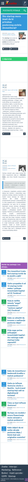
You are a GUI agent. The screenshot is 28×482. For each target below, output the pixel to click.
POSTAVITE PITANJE (11, 10)
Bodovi (5, 473)
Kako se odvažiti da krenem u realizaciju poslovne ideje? (16, 320)
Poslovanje (4, 34)
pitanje (9, 33)
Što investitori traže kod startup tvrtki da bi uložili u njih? (16, 273)
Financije (21, 407)
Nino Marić (9, 314)
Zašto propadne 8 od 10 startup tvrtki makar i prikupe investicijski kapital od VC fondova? (16, 288)
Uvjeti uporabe (15, 473)
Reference (16, 470)
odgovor (9, 90)
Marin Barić (9, 379)
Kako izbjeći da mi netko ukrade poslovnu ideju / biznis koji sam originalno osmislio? (16, 432)
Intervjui (13, 467)
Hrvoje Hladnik (10, 279)
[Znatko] (11, 3)
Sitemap (12, 476)
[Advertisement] (14, 71)
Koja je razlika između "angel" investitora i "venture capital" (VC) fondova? (15, 305)
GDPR (4, 476)
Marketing (6, 470)
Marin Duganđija (11, 34)
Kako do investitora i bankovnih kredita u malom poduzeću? (16, 373)
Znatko (5, 467)
